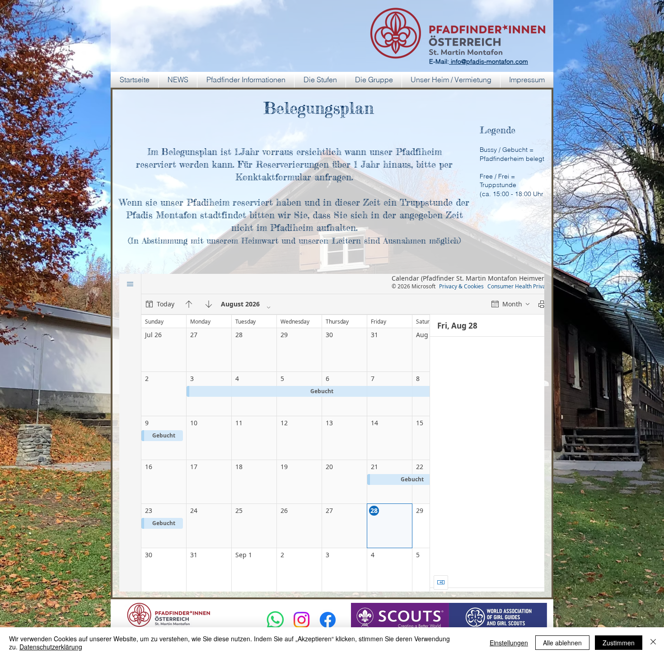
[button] (245, 80)
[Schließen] (653, 642)
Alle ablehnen (562, 642)
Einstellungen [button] (509, 642)
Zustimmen (619, 642)
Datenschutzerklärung (50, 646)
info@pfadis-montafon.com (488, 61)
